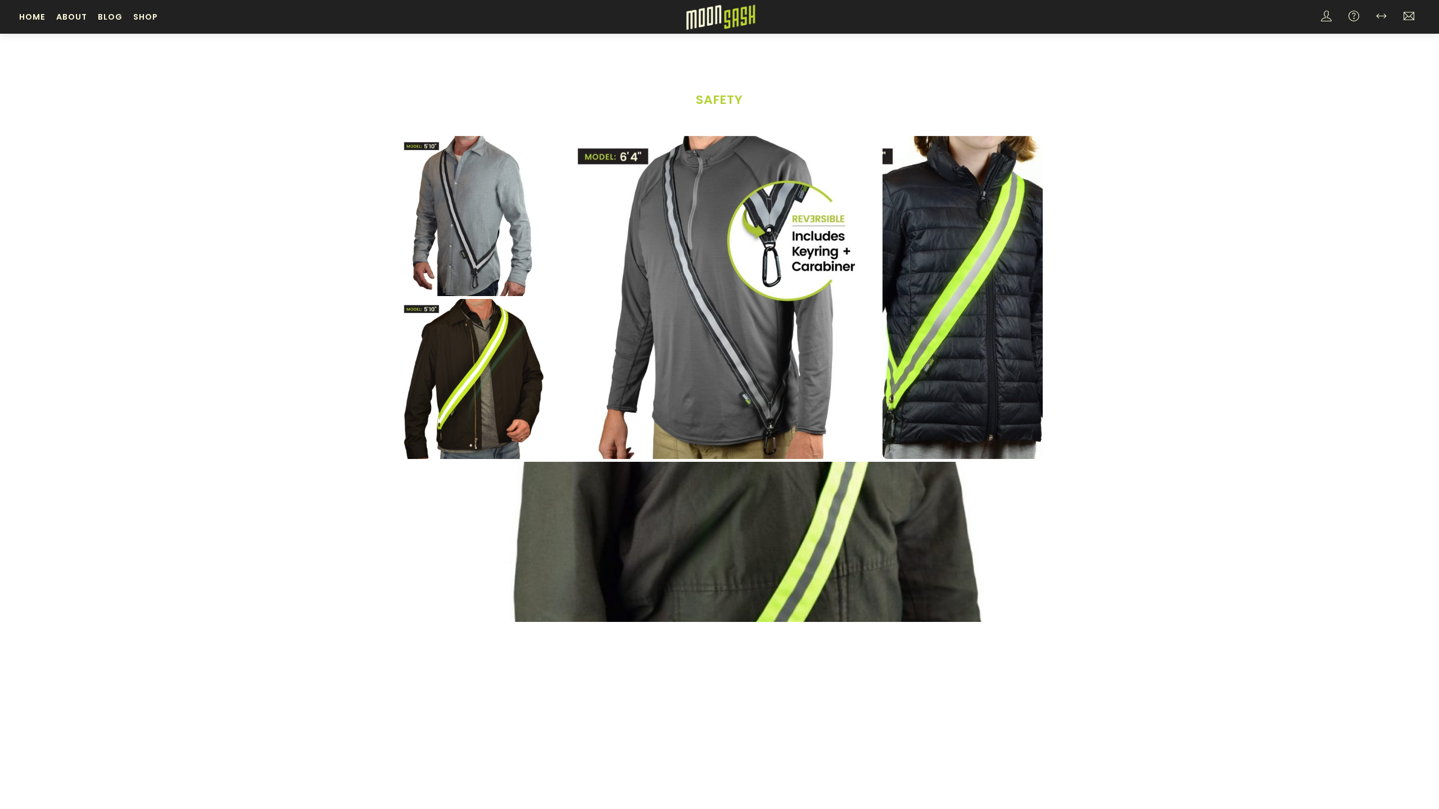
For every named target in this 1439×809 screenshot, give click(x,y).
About (71, 16)
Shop (145, 16)
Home (32, 16)
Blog (110, 16)
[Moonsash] (720, 16)
